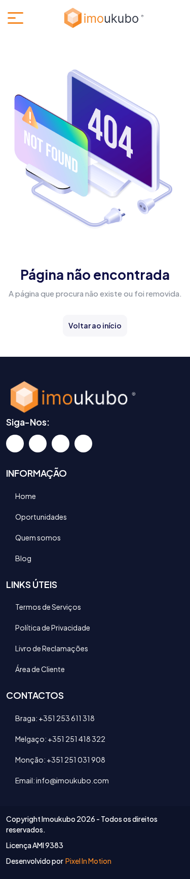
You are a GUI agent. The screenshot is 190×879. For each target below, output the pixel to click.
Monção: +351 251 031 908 (60, 759)
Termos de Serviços (48, 606)
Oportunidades (41, 516)
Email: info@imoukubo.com (62, 780)
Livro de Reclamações (51, 648)
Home (25, 495)
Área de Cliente (40, 669)
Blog (23, 558)
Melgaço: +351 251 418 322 (60, 738)
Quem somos (38, 537)
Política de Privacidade (52, 627)
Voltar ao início (95, 325)
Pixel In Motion (87, 860)
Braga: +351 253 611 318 (55, 718)
